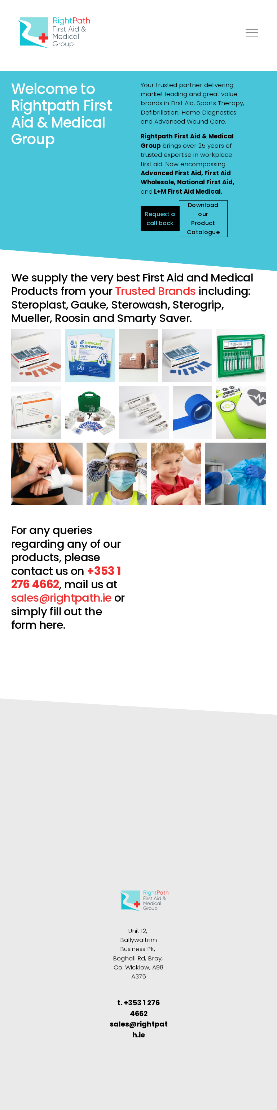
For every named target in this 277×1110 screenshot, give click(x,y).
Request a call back (160, 218)
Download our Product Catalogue (203, 218)
